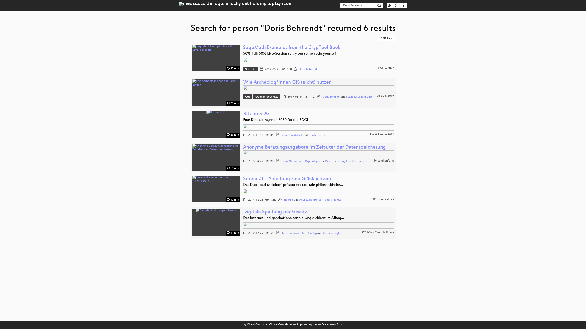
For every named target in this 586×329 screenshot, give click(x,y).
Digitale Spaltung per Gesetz (275, 212)
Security (250, 69)
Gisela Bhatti (316, 135)
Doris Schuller (331, 96)
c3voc (339, 324)
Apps (300, 324)
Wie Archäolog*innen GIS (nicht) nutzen (287, 82)
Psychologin (312, 161)
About (288, 324)
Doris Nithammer (292, 161)
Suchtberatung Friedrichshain (345, 161)
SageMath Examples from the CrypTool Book (291, 48)
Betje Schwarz (290, 233)
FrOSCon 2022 (384, 68)
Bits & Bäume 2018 (382, 134)
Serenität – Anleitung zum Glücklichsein (287, 179)
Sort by (386, 38)
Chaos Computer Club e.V (263, 324)
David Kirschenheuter (360, 96)
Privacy (326, 324)
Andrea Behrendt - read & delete (320, 200)
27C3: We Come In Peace (377, 232)
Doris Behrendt (308, 69)
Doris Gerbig (309, 233)
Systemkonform (384, 160)
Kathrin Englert (333, 233)
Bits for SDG (256, 114)
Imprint (312, 324)
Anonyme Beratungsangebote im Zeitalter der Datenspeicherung (314, 147)
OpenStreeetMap (266, 96)
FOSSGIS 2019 (384, 96)
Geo (247, 96)
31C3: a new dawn (382, 199)
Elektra (288, 200)
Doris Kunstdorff (291, 135)
